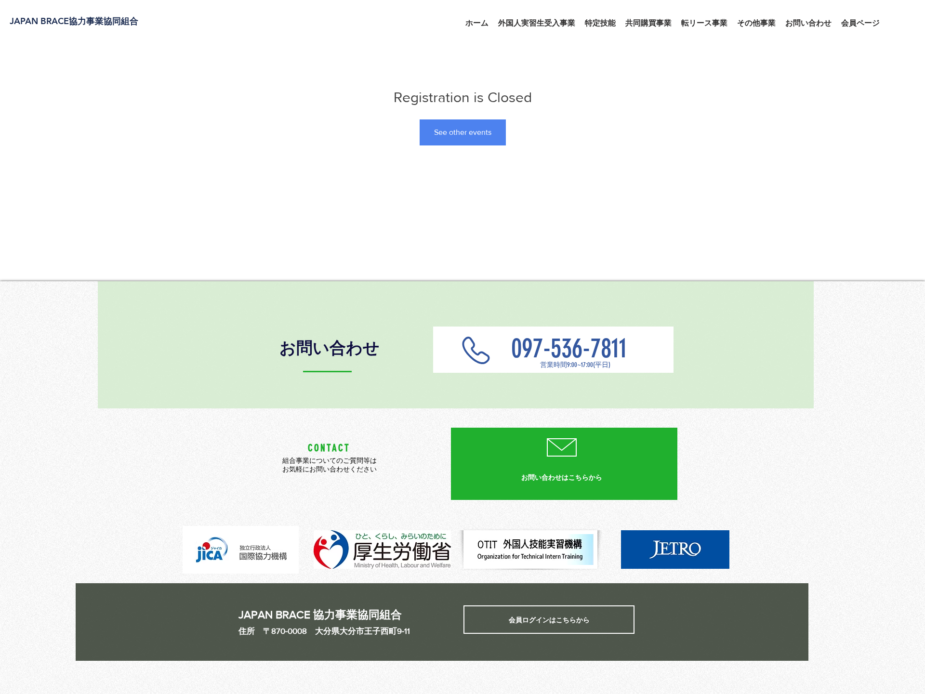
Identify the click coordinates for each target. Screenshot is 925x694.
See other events (462, 132)
